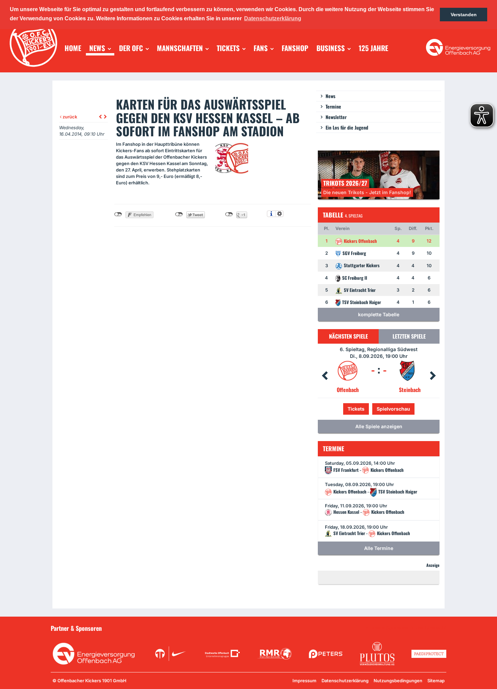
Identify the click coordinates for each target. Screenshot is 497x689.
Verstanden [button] (464, 14)
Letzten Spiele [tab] (409, 336)
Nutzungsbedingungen (398, 680)
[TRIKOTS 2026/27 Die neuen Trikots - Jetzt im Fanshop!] (379, 174)
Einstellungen (279, 213)
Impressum (304, 680)
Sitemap (436, 680)
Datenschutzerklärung (345, 680)
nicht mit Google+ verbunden (229, 214)
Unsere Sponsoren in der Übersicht (407, 627)
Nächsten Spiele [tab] (348, 336)
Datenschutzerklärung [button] (272, 18)
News (330, 95)
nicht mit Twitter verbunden (179, 214)
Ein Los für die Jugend (347, 127)
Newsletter (336, 116)
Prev (324, 376)
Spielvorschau (379, 409)
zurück (69, 116)
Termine (333, 106)
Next (433, 376)
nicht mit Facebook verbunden (118, 214)
